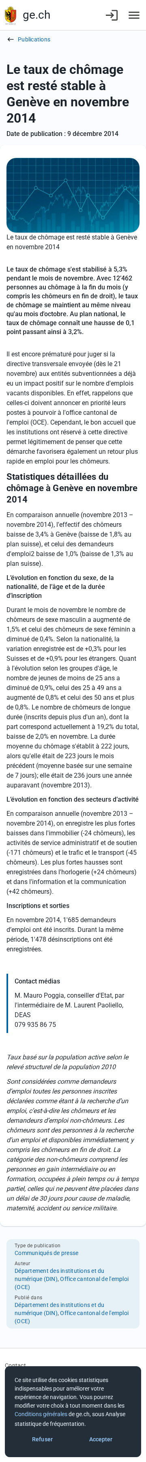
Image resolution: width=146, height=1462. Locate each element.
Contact (15, 1365)
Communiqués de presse (46, 1253)
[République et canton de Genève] (10, 15)
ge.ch (36, 15)
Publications (34, 39)
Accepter (101, 1439)
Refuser (42, 1439)
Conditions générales (41, 1414)
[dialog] (73, 1411)
